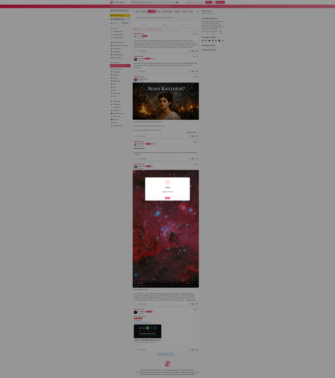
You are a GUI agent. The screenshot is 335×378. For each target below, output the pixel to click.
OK (167, 198)
